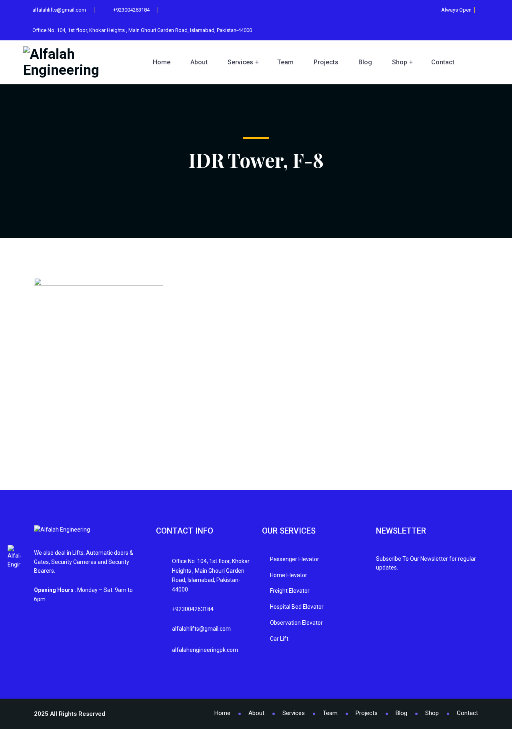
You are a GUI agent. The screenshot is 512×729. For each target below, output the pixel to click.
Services (240, 62)
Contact (442, 62)
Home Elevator (288, 575)
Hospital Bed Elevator (297, 607)
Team (285, 62)
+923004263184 (131, 10)
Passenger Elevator (294, 559)
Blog (365, 62)
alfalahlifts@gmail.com (59, 10)
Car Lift (279, 638)
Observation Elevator (296, 622)
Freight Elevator (290, 591)
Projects (326, 62)
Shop (399, 62)
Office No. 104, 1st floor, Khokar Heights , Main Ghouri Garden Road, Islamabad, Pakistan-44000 (141, 30)
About (199, 62)
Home (161, 62)
